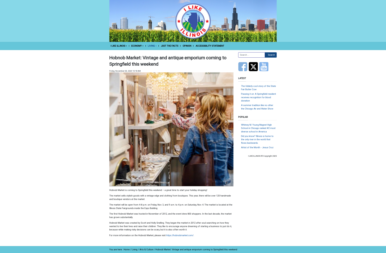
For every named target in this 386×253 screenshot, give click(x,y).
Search (271, 55)
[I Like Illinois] (193, 20)
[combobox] (251, 55)
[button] (118, 46)
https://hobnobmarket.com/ (180, 235)
